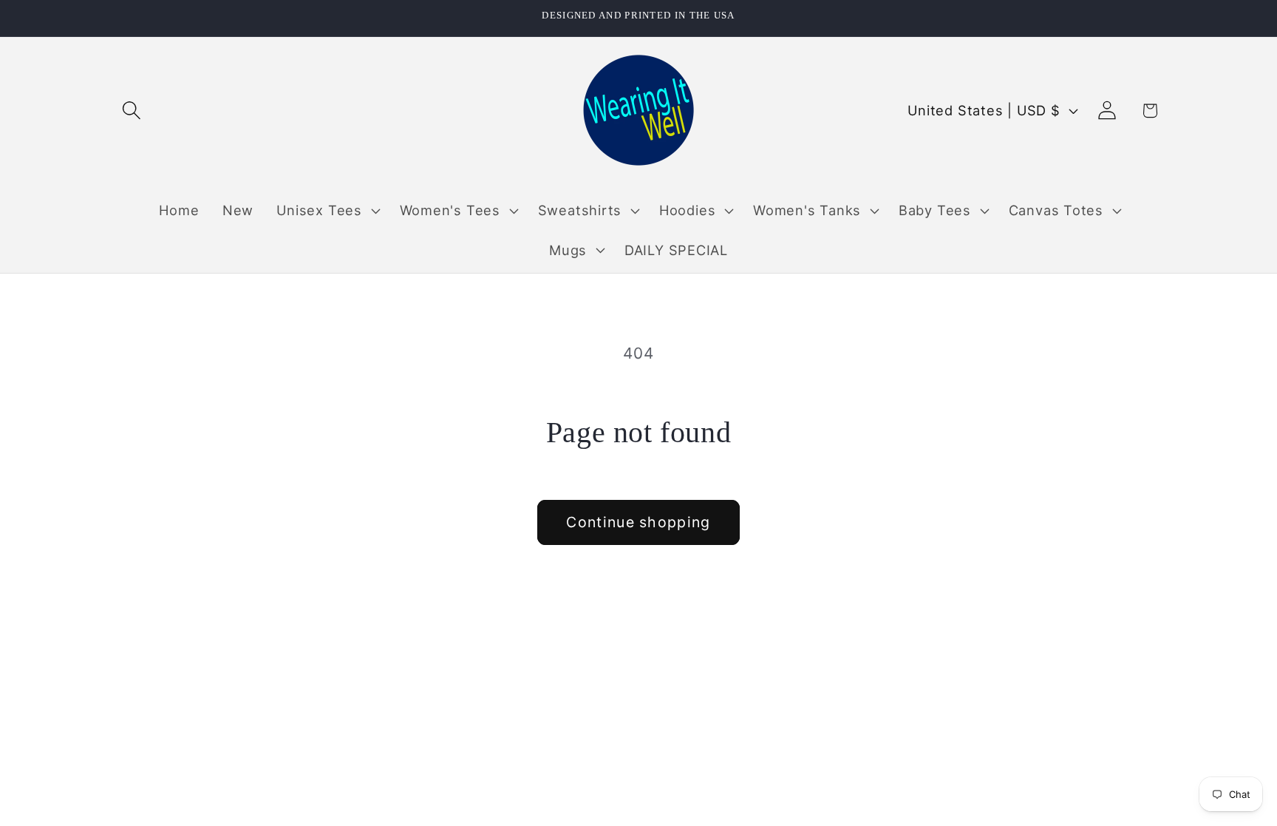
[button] (131, 110)
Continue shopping (638, 522)
